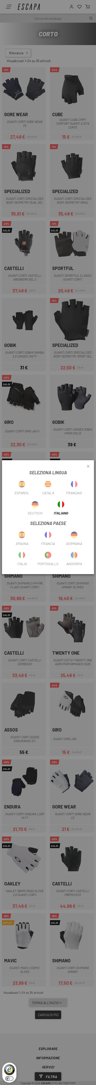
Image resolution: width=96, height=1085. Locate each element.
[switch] (9, 1078)
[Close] (88, 466)
